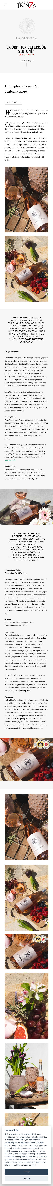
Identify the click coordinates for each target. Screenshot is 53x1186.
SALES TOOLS (12, 102)
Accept (26, 1172)
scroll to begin (26, 60)
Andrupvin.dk (10, 460)
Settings (26, 1178)
